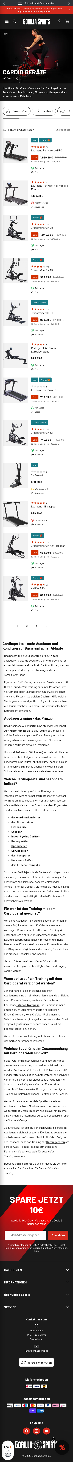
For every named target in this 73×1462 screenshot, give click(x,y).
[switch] (8, 1455)
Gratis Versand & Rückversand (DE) (40, 3)
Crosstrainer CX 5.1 (42, 432)
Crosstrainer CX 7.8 (42, 227)
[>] (69, 3)
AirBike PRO (38, 588)
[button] (14, 21)
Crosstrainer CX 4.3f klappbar (48, 545)
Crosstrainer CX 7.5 (42, 270)
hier (36, 1250)
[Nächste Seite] (56, 625)
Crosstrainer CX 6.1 (42, 312)
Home (6, 33)
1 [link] (17, 625)
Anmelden (58, 1235)
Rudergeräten (20, 841)
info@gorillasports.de (36, 1350)
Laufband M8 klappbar (43, 506)
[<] (4, 3)
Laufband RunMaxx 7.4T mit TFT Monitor (49, 187)
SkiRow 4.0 (37, 475)
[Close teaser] (53, 1439)
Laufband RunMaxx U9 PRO (46, 150)
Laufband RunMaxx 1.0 (43, 390)
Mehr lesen (26, 96)
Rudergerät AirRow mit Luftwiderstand (44, 349)
